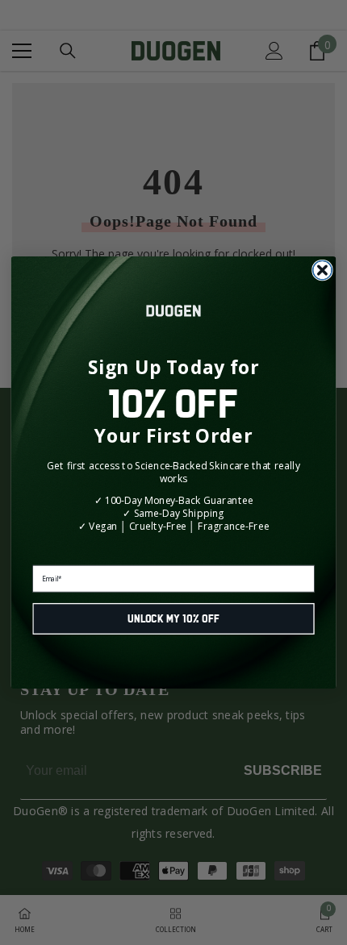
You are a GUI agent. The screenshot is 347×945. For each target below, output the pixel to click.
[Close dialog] (322, 270)
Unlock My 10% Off (174, 619)
